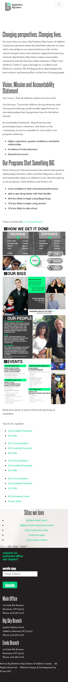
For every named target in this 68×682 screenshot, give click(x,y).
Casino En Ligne (36, 535)
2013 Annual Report (18, 478)
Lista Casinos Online (36, 540)
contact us (10, 552)
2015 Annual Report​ (18, 443)
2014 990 (12, 470)
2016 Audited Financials (20, 430)
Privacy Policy (15, 501)
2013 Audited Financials (20, 483)
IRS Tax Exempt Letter (19, 496)
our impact (10, 559)
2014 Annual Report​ (18, 460)
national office (13, 556)
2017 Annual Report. (33, 221)
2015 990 (12, 453)
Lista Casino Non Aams (36, 530)
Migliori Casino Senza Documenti (37, 525)
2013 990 (12, 488)
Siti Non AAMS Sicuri (36, 520)
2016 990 (12, 435)
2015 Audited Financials (20, 448)
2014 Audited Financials (20, 465)
